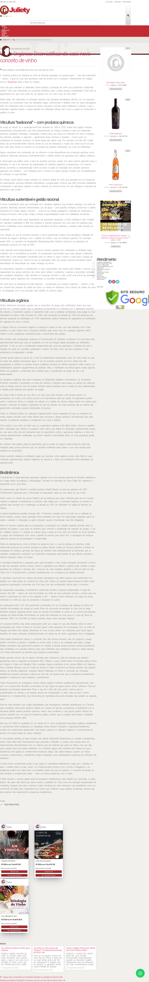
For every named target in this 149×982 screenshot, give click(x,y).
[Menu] (2, 28)
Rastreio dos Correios (103, 272)
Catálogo (5, 36)
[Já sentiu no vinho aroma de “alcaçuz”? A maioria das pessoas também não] (48, 958)
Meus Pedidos (127, 2)
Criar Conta (109, 2)
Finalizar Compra (102, 278)
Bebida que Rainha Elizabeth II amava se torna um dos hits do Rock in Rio (31, 980)
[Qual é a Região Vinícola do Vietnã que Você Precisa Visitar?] (80, 957)
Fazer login (118, 2)
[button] (140, 973)
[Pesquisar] (128, 15)
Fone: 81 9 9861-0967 (103, 265)
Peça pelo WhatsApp (15, 875)
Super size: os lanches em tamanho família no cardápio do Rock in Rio (33, 977)
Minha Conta (100, 276)
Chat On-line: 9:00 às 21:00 (104, 263)
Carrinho (99, 275)
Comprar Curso (14, 871)
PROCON (99, 271)
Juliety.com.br (6, 40)
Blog (14, 40)
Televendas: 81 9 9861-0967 (8, 2)
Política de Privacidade (103, 269)
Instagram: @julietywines (104, 262)
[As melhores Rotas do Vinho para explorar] (15, 957)
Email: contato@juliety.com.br (105, 266)
